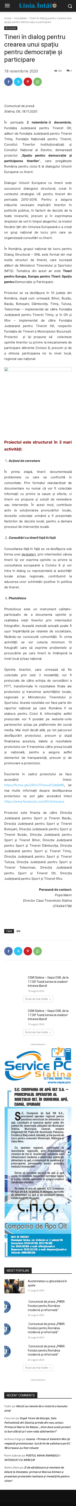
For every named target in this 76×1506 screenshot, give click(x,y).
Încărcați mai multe (36, 999)
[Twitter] (18, 82)
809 (18, 931)
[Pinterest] (28, 82)
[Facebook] (8, 82)
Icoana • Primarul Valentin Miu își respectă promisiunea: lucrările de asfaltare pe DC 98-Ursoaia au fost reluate (37, 1443)
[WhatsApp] (37, 82)
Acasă (7, 18)
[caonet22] (38, 1170)
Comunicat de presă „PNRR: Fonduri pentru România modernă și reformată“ (46, 1306)
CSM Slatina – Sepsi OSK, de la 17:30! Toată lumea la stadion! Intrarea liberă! (48, 981)
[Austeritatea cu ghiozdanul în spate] (14, 1286)
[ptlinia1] (38, 1066)
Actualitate (20, 18)
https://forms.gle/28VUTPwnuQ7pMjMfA (34, 785)
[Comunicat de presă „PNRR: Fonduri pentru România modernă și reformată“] (14, 1307)
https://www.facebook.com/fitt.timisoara (34, 801)
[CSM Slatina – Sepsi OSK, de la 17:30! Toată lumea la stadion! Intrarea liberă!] (14, 983)
